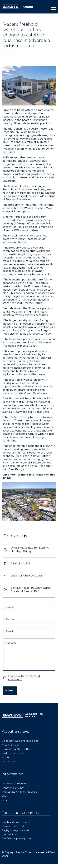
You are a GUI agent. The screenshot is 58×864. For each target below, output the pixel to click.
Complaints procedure (15, 783)
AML (4, 799)
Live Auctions (10, 834)
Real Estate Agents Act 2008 (19, 791)
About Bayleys (10, 744)
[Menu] (53, 7)
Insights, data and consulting (19, 822)
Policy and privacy (13, 787)
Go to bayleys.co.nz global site (20, 740)
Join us (6, 757)
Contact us (8, 761)
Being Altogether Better (16, 749)
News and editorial (13, 826)
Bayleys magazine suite (15, 830)
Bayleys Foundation (13, 753)
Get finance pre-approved (17, 838)
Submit (10, 690)
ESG (4, 795)
